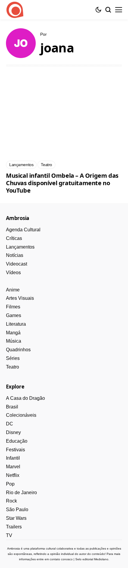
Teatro (12, 366)
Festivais (15, 449)
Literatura (16, 324)
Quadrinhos (18, 349)
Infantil (13, 458)
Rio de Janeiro (21, 492)
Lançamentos (20, 246)
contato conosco (61, 559)
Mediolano (101, 559)
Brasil (12, 406)
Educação (16, 441)
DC (9, 423)
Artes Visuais (20, 298)
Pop (10, 483)
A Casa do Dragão (25, 398)
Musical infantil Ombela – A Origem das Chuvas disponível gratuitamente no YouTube (62, 182)
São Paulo (17, 509)
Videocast (16, 263)
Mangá (13, 332)
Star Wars (16, 518)
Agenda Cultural (23, 229)
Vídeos (13, 272)
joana (57, 48)
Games (13, 315)
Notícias (14, 255)
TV (9, 535)
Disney (13, 432)
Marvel (13, 466)
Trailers (14, 526)
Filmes (13, 306)
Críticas (14, 238)
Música (13, 341)
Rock (11, 500)
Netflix (12, 475)
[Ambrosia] (15, 10)
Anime (13, 289)
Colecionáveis (21, 415)
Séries (13, 358)
